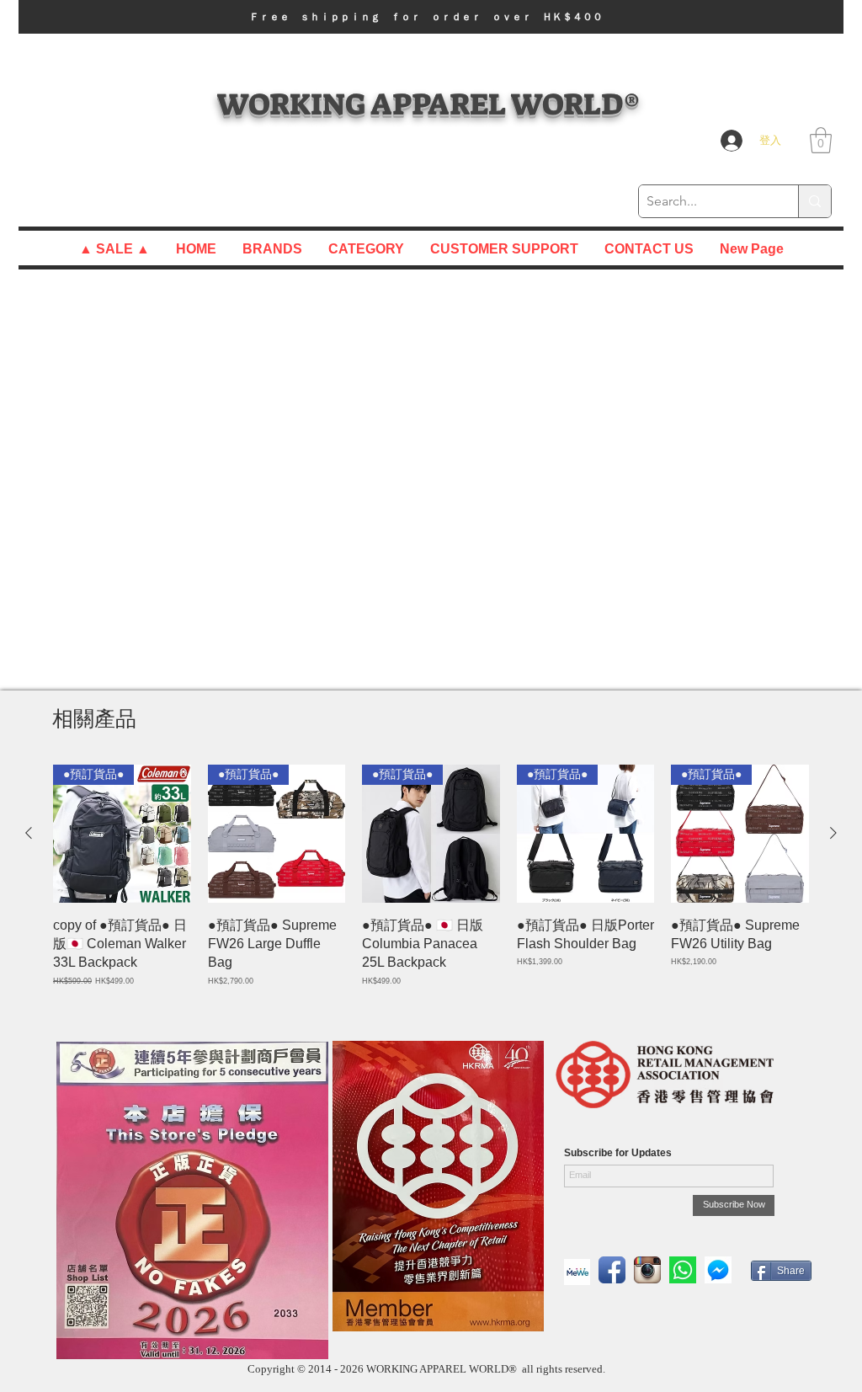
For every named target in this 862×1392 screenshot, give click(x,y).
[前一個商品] (29, 833)
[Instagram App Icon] (647, 1269)
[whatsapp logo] (682, 1269)
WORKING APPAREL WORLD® (428, 104)
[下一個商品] (833, 833)
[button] (431, 17)
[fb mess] (718, 1269)
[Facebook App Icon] (612, 1269)
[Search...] (814, 201)
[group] (431, 885)
